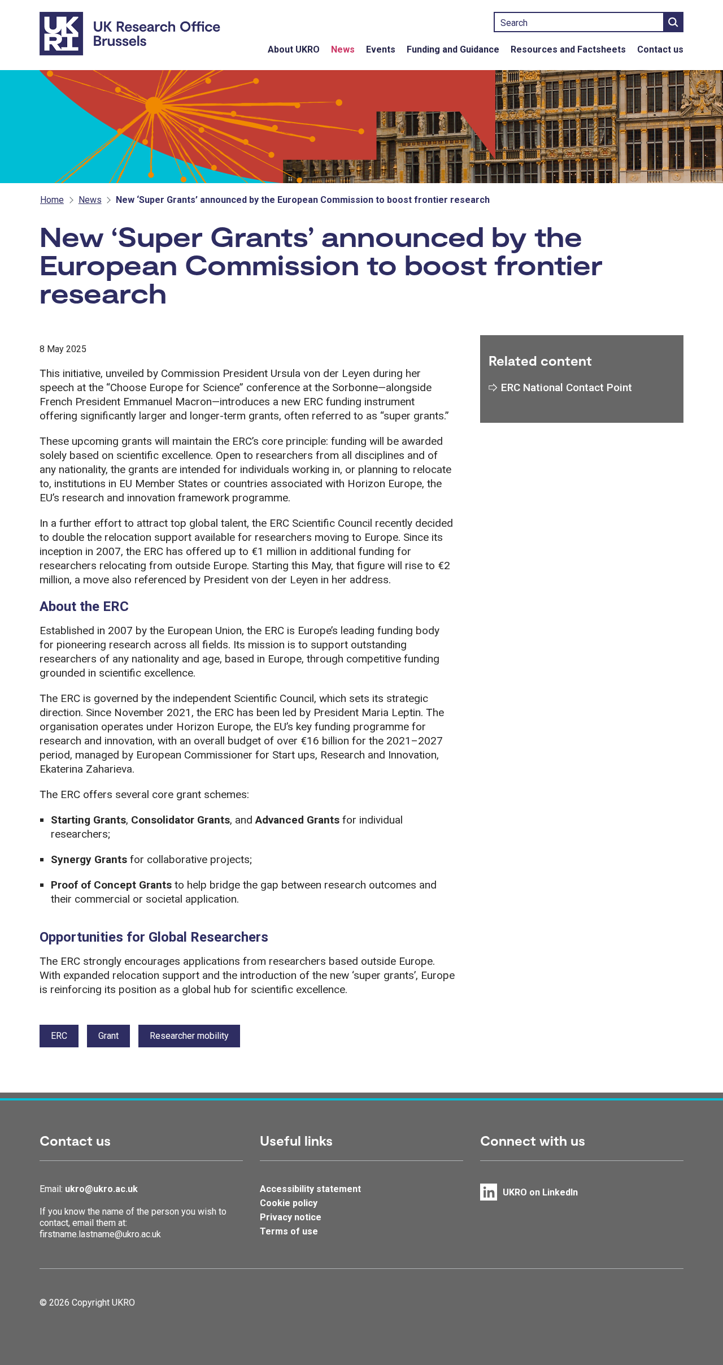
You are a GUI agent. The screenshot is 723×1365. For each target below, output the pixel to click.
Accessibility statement (310, 1189)
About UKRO (294, 49)
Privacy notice (290, 1217)
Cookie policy (288, 1203)
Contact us (660, 49)
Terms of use (289, 1231)
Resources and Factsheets (568, 49)
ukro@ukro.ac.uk (101, 1189)
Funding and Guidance (453, 49)
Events (380, 49)
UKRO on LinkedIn (540, 1192)
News (343, 49)
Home (52, 199)
